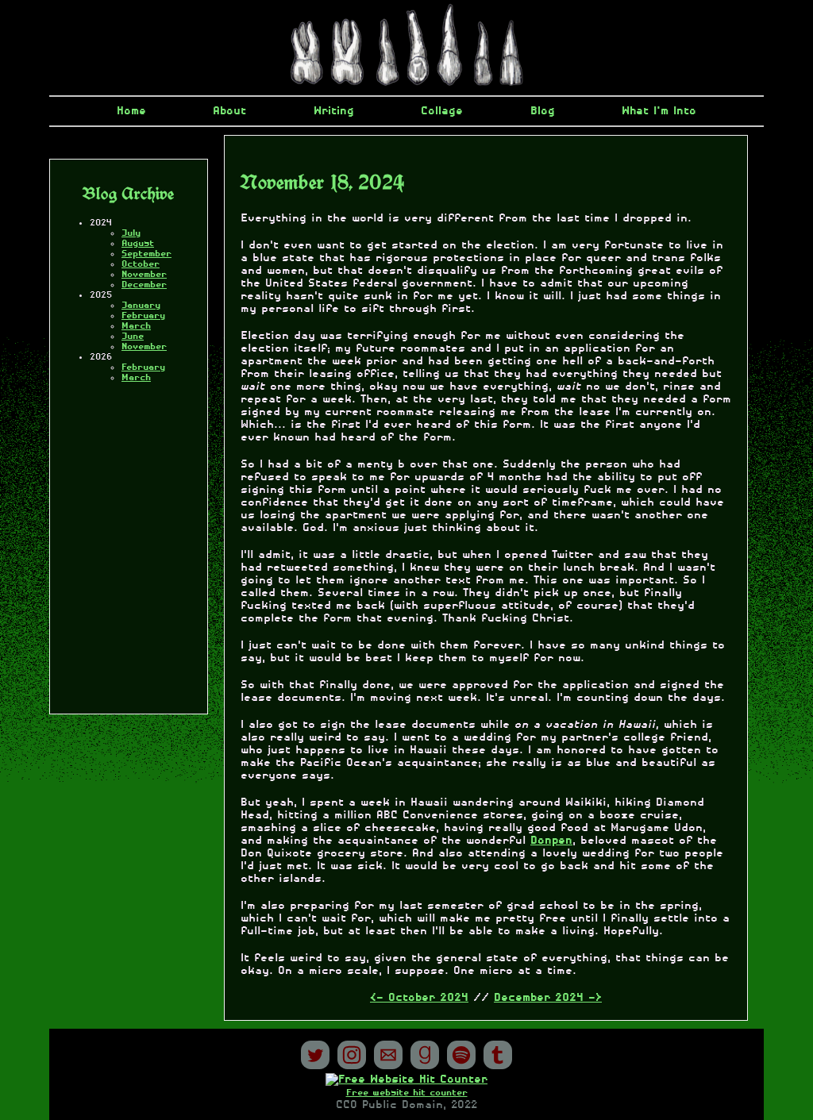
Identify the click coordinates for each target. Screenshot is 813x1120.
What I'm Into (659, 111)
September (146, 253)
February (143, 315)
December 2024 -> (548, 997)
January (140, 305)
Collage (442, 111)
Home (131, 111)
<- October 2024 (419, 997)
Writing (334, 111)
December (144, 284)
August (137, 243)
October (140, 264)
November (144, 274)
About (229, 111)
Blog (542, 111)
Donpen (551, 840)
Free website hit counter (407, 1092)
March (136, 326)
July (131, 233)
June (132, 336)
